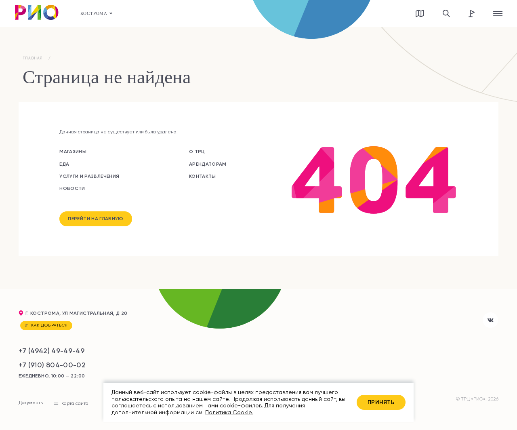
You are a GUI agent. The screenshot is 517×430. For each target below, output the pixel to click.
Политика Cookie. (229, 412)
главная (33, 58)
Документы (31, 403)
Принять (381, 402)
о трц (197, 151)
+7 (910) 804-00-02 (52, 364)
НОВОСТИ (72, 188)
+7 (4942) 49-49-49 (51, 350)
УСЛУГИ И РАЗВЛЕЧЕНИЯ (89, 176)
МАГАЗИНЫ (72, 151)
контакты (202, 176)
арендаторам (208, 164)
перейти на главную (95, 218)
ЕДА (64, 164)
